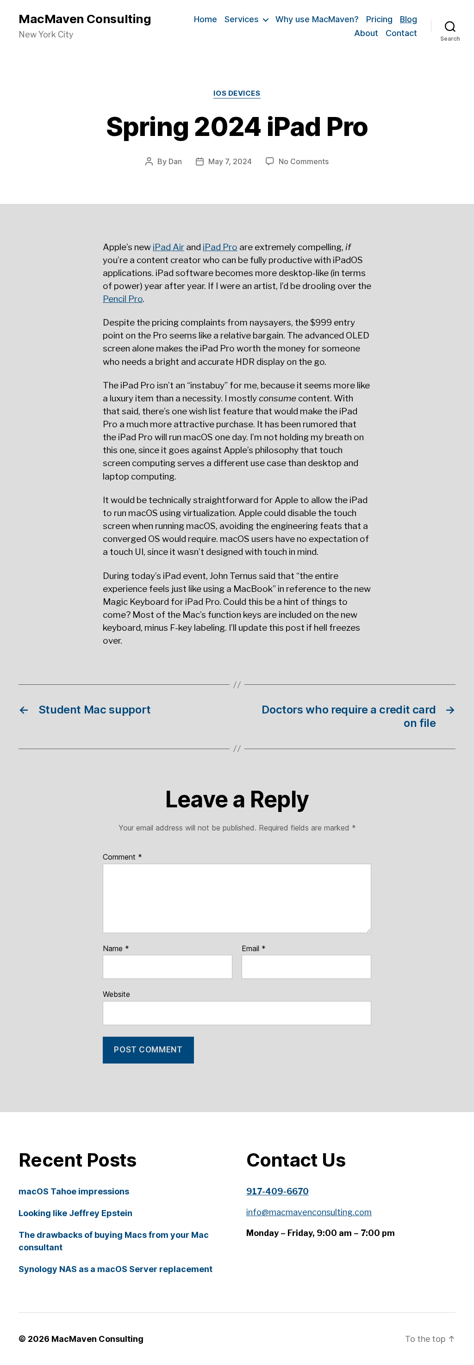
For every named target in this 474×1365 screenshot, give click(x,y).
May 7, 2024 (230, 161)
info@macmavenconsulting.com (309, 1212)
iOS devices (236, 93)
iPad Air (168, 247)
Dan (175, 161)
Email (254, 949)
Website (116, 994)
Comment (122, 857)
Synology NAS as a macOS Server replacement (115, 1269)
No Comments (304, 161)
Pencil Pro (123, 299)
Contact (401, 33)
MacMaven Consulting (85, 19)
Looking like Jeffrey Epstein (75, 1213)
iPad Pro (220, 247)
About (366, 33)
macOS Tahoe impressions (74, 1191)
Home (205, 19)
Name (116, 949)
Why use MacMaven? (317, 19)
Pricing (379, 19)
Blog (408, 19)
